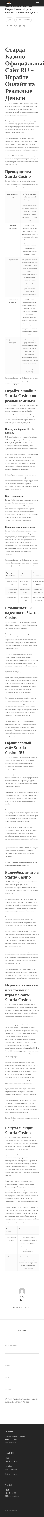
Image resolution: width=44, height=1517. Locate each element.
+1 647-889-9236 (11, 1461)
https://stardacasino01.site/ (15, 1080)
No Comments (24, 20)
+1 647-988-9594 (11, 1493)
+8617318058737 (11, 1469)
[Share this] (7, 25)
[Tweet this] (11, 25)
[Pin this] (24, 25)
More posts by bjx (22, 1307)
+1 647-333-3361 (11, 1439)
